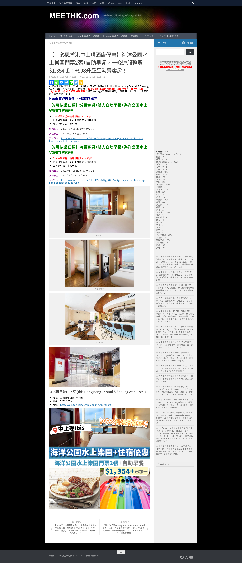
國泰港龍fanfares (164, 161)
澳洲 (120, 3)
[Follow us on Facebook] (183, 42)
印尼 (158, 197)
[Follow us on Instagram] (187, 42)
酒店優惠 (51, 3)
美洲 (158, 202)
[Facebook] (51, 82)
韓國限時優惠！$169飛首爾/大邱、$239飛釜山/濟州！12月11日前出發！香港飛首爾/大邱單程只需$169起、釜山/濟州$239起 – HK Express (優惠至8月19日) (174, 390)
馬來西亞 (160, 184)
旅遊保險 (160, 242)
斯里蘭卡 (160, 204)
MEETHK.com (74, 15)
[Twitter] (76, 82)
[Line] (71, 82)
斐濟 (158, 214)
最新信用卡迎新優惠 (169, 35)
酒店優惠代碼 (65, 35)
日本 (78, 3)
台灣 (86, 3)
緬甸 (158, 219)
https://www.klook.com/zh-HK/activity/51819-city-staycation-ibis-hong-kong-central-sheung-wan (97, 139)
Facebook (139, 3)
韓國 (102, 3)
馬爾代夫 (160, 212)
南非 (158, 209)
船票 (158, 245)
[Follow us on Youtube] (191, 42)
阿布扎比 (160, 217)
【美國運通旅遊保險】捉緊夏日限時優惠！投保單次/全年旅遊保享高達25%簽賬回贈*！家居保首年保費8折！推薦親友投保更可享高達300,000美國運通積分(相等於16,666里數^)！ (175, 331)
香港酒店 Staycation (60, 42)
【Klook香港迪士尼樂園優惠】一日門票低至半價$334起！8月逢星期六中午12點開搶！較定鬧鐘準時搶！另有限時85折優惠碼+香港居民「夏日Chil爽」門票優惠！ (174, 417)
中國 (158, 182)
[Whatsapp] (56, 82)
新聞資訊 (160, 240)
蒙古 (158, 230)
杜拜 (158, 207)
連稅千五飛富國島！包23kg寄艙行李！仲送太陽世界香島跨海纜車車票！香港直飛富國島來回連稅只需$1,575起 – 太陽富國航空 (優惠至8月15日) (174, 450)
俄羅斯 (159, 187)
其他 (158, 247)
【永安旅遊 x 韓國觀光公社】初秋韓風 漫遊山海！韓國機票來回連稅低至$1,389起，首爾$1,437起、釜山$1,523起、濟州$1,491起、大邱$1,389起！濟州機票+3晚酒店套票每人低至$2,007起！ (174, 261)
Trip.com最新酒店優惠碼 (115, 35)
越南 (158, 192)
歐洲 (128, 3)
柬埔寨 (159, 189)
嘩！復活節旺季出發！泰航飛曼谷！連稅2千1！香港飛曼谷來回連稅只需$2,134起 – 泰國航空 (174, 379)
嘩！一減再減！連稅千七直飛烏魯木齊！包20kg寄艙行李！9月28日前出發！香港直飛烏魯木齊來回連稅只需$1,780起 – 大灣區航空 (174, 302)
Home (52, 35)
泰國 (94, 3)
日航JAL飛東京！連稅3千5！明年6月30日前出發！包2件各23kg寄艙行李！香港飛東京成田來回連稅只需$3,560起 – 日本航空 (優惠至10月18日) (175, 403)
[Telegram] (66, 82)
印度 (158, 194)
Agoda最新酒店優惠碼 (88, 35)
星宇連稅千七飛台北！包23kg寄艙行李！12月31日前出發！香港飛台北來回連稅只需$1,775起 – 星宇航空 (174, 345)
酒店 (158, 156)
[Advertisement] (175, 92)
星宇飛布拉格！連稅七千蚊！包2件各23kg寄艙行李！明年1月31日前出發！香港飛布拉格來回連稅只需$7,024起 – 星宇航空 (174, 276)
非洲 (158, 227)
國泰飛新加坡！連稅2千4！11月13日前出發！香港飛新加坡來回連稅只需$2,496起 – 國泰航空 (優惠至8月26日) (175, 368)
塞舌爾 (159, 222)
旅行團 (159, 237)
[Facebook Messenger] (61, 82)
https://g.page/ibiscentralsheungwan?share (85, 404)
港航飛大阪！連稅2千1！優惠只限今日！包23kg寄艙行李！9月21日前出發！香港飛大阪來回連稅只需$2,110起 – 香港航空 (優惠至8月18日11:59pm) (174, 356)
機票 (158, 159)
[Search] (190, 52)
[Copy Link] (81, 82)
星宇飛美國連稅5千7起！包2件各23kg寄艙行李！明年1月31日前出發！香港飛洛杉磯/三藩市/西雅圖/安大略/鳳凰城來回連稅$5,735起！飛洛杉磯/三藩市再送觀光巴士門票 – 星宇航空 (175, 316)
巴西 (158, 232)
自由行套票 (161, 235)
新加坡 (111, 3)
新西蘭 (159, 199)
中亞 (158, 225)
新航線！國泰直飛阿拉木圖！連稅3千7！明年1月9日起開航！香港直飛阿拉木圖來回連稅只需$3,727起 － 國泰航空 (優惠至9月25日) (175, 289)
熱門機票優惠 (65, 3)
